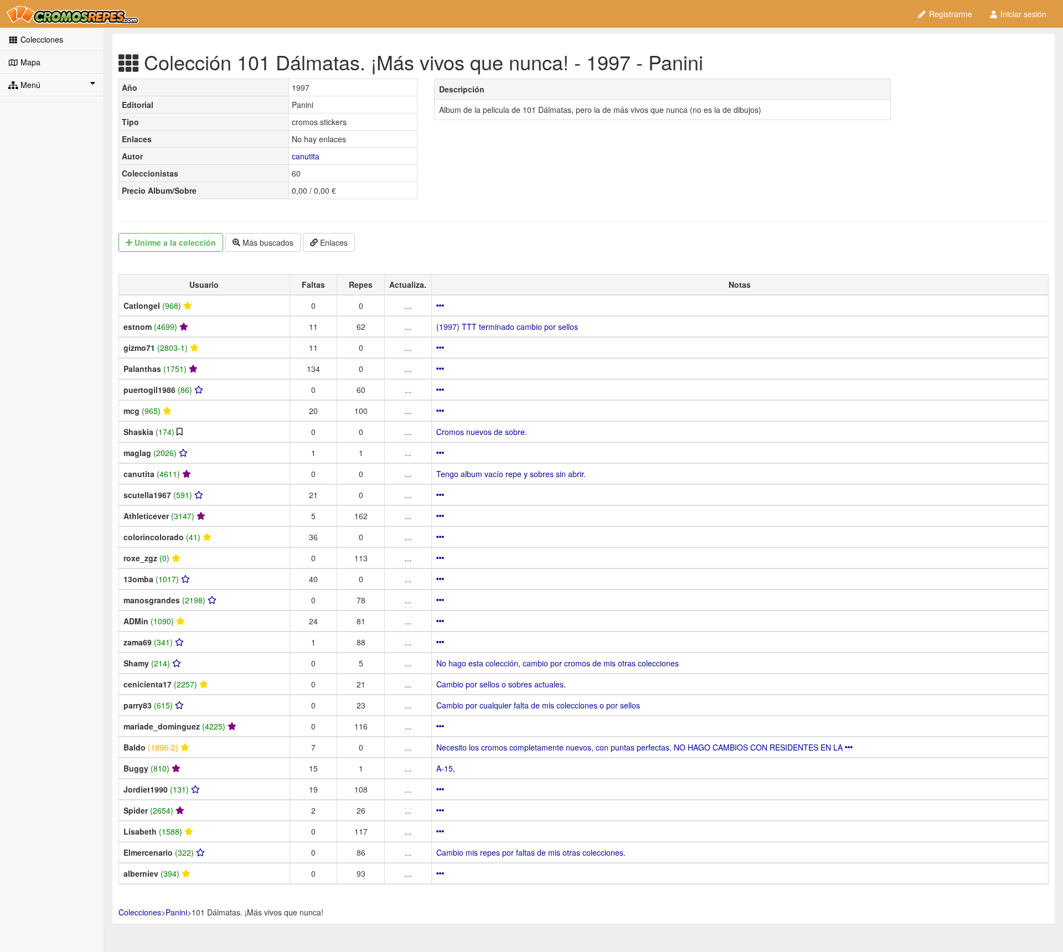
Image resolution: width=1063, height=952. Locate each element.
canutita (305, 156)
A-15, (445, 768)
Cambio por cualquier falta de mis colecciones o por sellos (538, 705)
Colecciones (40, 39)
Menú (29, 84)
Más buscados (266, 242)
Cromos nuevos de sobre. (481, 431)
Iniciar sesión (1022, 13)
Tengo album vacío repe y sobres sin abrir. (511, 473)
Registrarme (949, 13)
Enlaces (333, 242)
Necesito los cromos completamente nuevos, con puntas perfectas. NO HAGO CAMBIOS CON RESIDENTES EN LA (640, 747)
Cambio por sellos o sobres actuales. (501, 684)
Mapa (29, 62)
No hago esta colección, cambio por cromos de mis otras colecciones (557, 663)
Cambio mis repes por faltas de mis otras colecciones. (531, 852)
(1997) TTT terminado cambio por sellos (507, 326)
